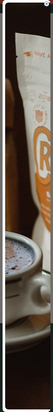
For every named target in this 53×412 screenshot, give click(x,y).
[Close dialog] (46, 4)
